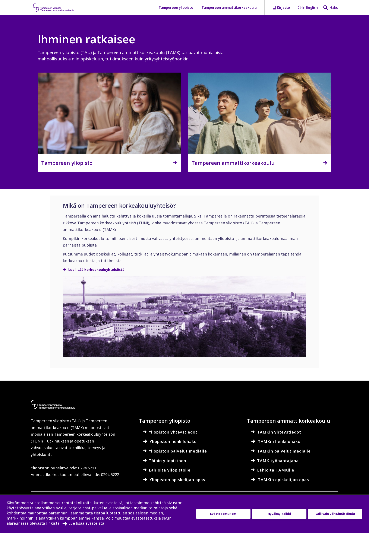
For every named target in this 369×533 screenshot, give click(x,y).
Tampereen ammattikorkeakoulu (229, 7)
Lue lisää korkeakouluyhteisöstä (96, 269)
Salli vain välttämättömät (335, 514)
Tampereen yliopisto (176, 7)
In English (310, 7)
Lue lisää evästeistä (86, 523)
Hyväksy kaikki (279, 514)
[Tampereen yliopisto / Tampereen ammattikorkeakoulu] (57, 7)
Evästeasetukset (223, 514)
